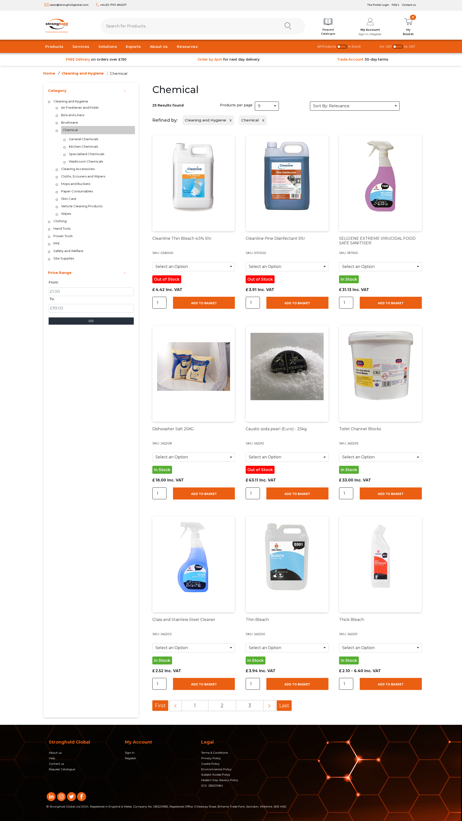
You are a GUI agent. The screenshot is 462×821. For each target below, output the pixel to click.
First (160, 705)
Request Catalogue (62, 769)
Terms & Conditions (214, 752)
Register (130, 758)
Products (54, 46)
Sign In (130, 752)
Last (284, 705)
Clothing (60, 221)
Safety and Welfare (68, 251)
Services (80, 46)
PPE (56, 243)
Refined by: (165, 120)
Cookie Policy (210, 763)
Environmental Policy (216, 769)
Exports (133, 46)
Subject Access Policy (215, 774)
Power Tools (62, 236)
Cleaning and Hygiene (83, 73)
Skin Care (68, 199)
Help (52, 758)
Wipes (66, 213)
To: (51, 299)
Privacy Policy (211, 758)
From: (53, 282)
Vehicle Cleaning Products (81, 206)
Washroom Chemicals (86, 161)
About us (55, 752)
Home (49, 73)
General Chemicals (83, 139)
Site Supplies (63, 258)
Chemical (118, 73)
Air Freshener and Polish (80, 107)
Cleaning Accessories (78, 169)
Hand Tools (62, 228)
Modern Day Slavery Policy (219, 780)
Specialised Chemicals (86, 154)
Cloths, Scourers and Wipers (83, 176)
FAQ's (395, 4)
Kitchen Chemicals (83, 146)
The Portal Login (378, 4)
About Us (159, 46)
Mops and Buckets (75, 184)
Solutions (107, 46)
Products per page (236, 105)
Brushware (69, 122)
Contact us (409, 4)
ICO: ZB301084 (212, 785)
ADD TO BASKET (204, 303)
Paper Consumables (77, 191)
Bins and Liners (72, 115)
